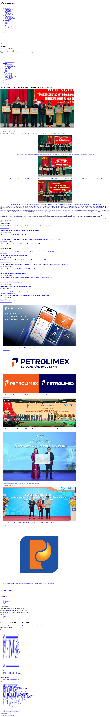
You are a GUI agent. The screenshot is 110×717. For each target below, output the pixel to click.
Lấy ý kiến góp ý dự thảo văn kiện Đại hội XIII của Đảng (14, 234)
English (4, 41)
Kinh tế (6, 23)
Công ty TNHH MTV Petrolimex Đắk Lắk (10, 661)
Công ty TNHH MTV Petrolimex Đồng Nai (11, 665)
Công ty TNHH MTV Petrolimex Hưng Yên (11, 641)
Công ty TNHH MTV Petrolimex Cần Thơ (10, 636)
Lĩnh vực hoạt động (6, 8)
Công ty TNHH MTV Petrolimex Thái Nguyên (11, 657)
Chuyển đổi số (30, 52)
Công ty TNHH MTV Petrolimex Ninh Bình (11, 649)
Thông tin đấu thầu (8, 30)
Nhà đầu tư (5, 15)
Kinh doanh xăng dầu (9, 9)
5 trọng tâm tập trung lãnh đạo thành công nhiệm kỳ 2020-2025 (15, 286)
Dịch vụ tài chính (8, 13)
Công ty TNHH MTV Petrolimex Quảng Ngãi (11, 651)
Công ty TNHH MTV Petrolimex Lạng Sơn (11, 647)
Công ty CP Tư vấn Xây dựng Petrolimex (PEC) (11, 701)
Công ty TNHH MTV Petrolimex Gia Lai (10, 637)
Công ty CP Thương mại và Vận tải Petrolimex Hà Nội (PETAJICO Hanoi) (17, 697)
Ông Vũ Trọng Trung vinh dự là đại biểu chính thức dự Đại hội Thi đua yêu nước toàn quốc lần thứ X (24, 295)
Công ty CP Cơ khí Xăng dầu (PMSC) (10, 702)
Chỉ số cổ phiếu (17, 52)
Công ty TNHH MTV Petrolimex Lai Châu (11, 644)
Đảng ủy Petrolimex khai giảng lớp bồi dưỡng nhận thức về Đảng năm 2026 (18, 268)
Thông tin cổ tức (8, 19)
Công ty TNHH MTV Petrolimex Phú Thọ (10, 650)
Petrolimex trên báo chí (9, 29)
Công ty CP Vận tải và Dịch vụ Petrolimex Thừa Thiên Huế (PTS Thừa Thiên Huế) (18, 695)
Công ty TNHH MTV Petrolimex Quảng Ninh (11, 652)
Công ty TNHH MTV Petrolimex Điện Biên (11, 662)
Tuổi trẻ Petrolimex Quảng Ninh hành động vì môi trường (14, 291)
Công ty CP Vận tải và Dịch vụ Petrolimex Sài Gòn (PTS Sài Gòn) (15, 694)
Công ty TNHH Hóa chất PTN (8, 710)
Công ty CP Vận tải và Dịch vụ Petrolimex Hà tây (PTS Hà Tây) (15, 698)
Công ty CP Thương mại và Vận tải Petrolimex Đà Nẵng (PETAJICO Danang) (17, 696)
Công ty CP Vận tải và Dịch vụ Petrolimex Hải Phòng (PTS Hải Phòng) (16, 691)
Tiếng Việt (5, 40)
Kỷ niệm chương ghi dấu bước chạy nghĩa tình (11, 282)
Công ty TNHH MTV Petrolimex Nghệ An (11, 648)
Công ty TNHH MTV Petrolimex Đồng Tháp (11, 666)
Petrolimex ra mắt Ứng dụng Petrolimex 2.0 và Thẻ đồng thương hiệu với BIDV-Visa (23, 347)
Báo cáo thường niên (9, 17)
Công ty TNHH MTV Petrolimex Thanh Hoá (11, 656)
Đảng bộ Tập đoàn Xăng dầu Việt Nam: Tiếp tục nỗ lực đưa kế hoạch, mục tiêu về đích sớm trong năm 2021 (26, 225)
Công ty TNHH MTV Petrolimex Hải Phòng (11, 642)
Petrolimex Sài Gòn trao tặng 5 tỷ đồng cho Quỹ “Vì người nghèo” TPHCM (21, 483)
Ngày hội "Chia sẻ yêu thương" (7, 299)
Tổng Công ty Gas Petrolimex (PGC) (10, 685)
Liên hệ (4, 33)
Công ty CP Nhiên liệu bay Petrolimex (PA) (11, 679)
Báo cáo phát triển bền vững (10, 18)
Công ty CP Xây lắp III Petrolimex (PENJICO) (11, 705)
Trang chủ (4, 82)
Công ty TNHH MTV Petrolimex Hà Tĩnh (10, 640)
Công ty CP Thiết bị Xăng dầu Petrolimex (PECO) (12, 703)
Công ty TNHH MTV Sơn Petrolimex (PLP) (11, 708)
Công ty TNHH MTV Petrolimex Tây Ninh (11, 659)
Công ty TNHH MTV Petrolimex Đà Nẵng (11, 664)
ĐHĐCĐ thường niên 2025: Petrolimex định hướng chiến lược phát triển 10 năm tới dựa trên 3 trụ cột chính (28, 583)
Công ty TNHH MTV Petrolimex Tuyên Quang (11, 658)
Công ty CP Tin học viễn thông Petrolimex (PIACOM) (13, 700)
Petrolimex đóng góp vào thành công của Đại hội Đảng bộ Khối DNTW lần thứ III (19, 230)
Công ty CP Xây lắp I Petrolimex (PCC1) (10, 704)
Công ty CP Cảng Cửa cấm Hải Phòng (10, 692)
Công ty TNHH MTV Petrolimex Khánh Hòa (11, 643)
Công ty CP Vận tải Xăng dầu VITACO (10, 690)
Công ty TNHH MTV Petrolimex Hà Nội (10, 639)
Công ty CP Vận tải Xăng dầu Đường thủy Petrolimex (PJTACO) (15, 688)
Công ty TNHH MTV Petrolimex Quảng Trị (11, 653)
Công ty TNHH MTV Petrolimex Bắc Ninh (11, 632)
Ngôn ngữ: (2, 614)
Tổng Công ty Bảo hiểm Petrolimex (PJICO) (11, 686)
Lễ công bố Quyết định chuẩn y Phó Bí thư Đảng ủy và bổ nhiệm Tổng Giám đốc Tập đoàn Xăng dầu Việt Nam (29, 522)
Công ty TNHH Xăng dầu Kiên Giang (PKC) (11, 711)
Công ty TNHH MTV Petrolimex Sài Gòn (10, 654)
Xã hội (6, 22)
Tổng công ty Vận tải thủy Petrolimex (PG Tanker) (12, 687)
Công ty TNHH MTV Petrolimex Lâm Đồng (11, 646)
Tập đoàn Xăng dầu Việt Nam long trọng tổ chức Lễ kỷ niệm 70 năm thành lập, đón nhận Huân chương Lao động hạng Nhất (32, 428)
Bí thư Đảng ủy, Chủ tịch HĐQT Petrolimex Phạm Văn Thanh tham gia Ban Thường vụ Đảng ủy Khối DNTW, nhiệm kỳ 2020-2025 (31, 239)
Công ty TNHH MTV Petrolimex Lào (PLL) (11, 672)
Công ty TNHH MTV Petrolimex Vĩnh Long (11, 660)
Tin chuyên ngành (8, 27)
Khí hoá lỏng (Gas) (8, 11)
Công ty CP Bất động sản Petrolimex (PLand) (11, 707)
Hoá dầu (6, 12)
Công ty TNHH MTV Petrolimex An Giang (11, 631)
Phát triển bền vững (6, 20)
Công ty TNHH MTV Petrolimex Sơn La (10, 655)
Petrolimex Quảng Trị (8, 220)
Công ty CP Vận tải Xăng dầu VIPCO (10, 689)
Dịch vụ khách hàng (6, 79)
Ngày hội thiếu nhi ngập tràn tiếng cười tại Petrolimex (13, 273)
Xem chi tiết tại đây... (106, 218)
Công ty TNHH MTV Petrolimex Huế (10, 638)
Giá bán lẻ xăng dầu (4, 34)
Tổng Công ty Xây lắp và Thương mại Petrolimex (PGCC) (14, 699)
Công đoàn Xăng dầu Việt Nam (8, 715)
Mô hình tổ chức (3, 52)
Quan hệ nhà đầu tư (8, 16)
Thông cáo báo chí (8, 25)
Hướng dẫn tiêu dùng (24, 52)
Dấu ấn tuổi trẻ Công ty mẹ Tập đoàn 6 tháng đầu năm (13, 255)
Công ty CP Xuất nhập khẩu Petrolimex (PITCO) (12, 706)
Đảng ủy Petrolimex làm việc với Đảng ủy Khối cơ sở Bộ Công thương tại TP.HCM (20, 243)
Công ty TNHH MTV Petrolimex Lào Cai (10, 645)
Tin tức (4, 24)
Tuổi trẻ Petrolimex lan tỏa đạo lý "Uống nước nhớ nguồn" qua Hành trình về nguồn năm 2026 (23, 259)
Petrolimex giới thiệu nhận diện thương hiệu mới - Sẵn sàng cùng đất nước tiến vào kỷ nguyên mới (26, 394)
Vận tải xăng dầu (8, 10)
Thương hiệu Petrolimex (37, 52)
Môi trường (7, 21)
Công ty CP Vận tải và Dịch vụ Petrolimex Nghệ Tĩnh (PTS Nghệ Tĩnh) (16, 693)
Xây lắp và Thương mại (9, 14)
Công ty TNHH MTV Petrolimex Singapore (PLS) (12, 673)
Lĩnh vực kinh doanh (10, 52)
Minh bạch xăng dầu (8, 26)
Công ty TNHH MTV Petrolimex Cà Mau (10, 635)
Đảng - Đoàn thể (6, 84)
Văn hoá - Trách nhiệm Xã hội (10, 28)
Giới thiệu (4, 7)
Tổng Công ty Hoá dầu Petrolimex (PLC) (10, 684)
